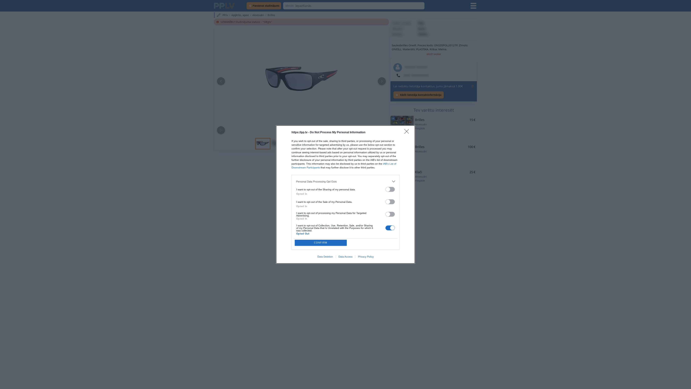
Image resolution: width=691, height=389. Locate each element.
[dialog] (345, 194)
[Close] (407, 132)
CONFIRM (320, 242)
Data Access (345, 256)
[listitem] (345, 181)
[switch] (390, 189)
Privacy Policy (366, 256)
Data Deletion (325, 256)
